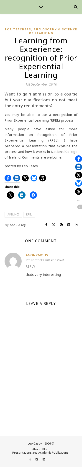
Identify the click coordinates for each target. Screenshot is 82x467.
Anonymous (37, 255)
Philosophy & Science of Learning (53, 31)
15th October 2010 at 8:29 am (45, 260)
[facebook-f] (30, 459)
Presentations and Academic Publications (40, 452)
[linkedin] (44, 459)
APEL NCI (13, 214)
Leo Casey (18, 225)
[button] (8, 178)
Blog (45, 449)
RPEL (29, 214)
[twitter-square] (37, 459)
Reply (30, 266)
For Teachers (18, 29)
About (36, 449)
